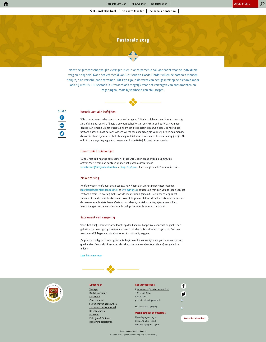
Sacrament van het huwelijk (103, 303)
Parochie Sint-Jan (116, 3)
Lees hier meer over (91, 255)
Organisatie (94, 296)
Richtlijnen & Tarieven (99, 318)
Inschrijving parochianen (100, 321)
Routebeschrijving (98, 293)
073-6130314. (129, 167)
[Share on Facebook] (62, 116)
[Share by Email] (62, 125)
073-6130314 (129, 189)
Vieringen (93, 289)
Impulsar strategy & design (136, 331)
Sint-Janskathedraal (103, 11)
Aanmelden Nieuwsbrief (194, 318)
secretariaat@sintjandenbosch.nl (98, 167)
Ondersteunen (159, 3)
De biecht (94, 314)
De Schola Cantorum (162, 11)
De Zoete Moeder (133, 11)
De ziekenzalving (97, 311)
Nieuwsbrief (138, 3)
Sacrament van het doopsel (102, 307)
